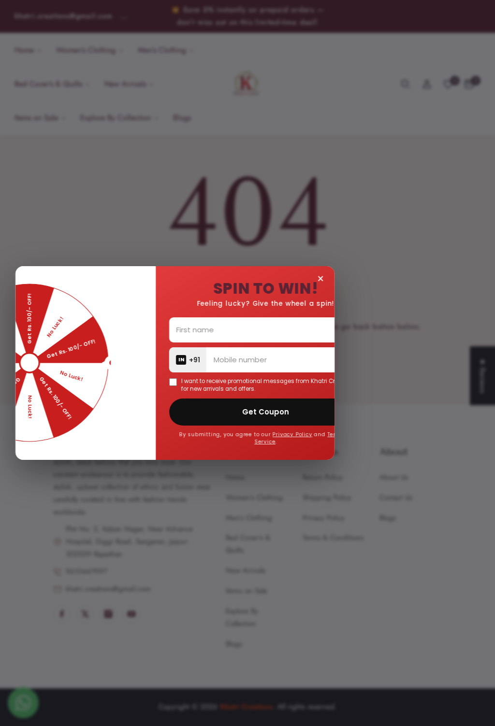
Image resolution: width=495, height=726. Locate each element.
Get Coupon (303, 412)
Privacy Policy (330, 434)
